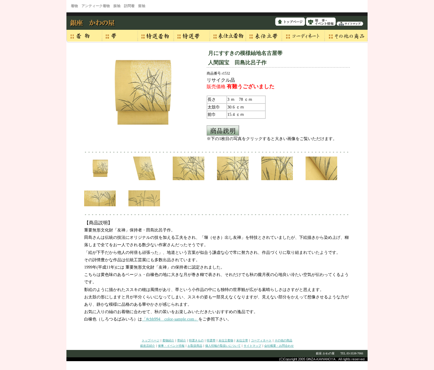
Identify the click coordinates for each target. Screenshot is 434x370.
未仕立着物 (225, 340)
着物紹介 (168, 340)
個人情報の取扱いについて (223, 345)
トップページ (150, 340)
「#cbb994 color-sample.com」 (170, 319)
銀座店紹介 (147, 345)
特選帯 (211, 340)
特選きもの (196, 340)
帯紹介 (181, 340)
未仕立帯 (242, 340)
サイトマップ (252, 345)
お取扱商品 (194, 345)
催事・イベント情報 (171, 345)
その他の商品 (283, 340)
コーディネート (261, 340)
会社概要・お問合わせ (279, 345)
